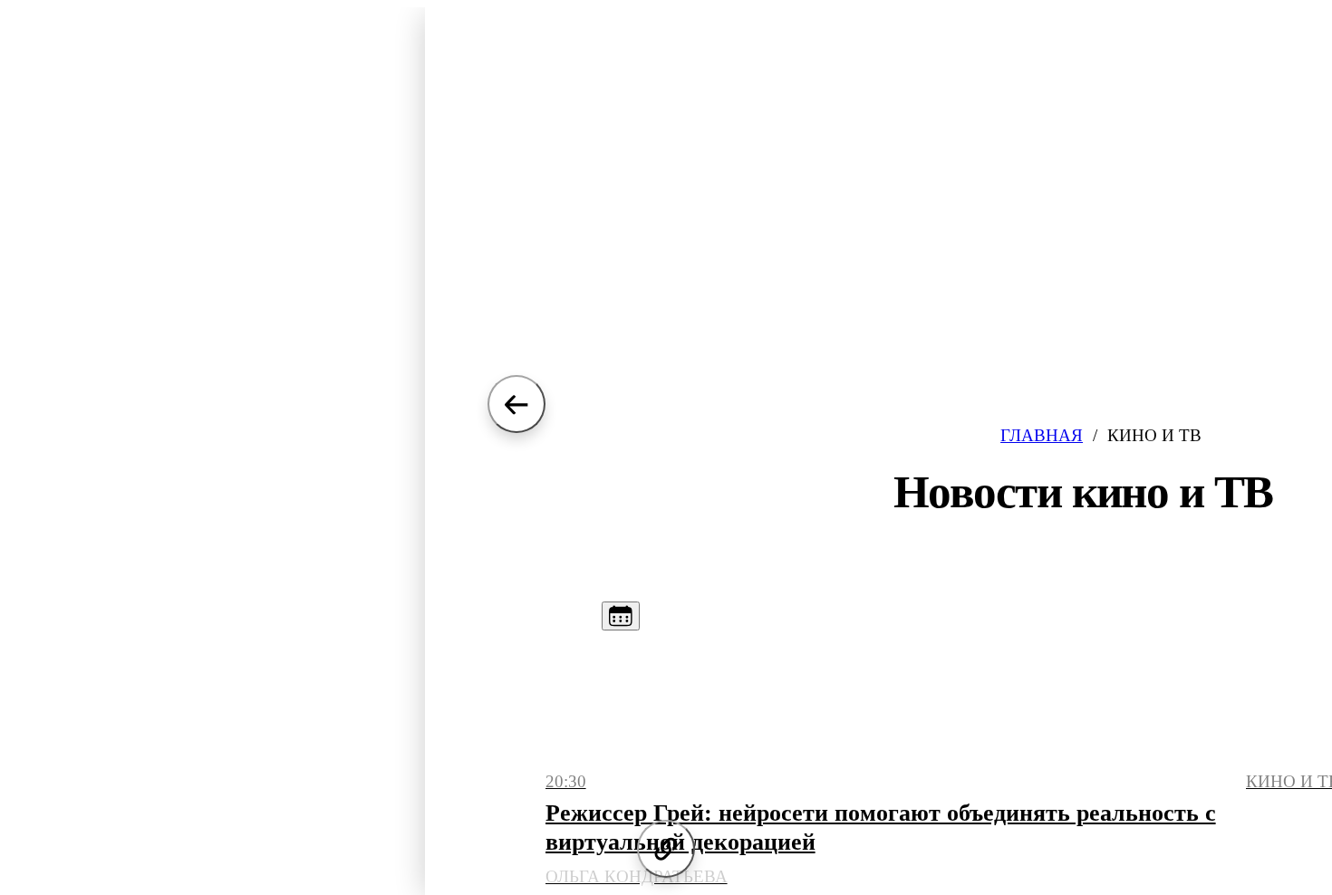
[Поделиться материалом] (666, 849)
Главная (1041, 435)
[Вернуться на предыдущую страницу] (516, 404)
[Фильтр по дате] (621, 615)
